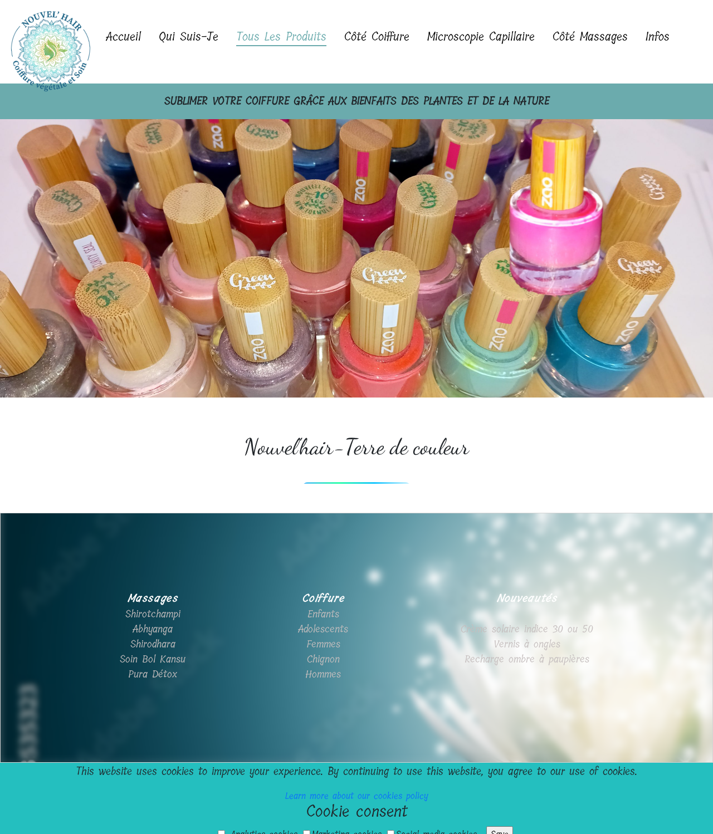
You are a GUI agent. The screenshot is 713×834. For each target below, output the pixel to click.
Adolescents (323, 629)
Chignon (323, 659)
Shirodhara (152, 644)
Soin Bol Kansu (152, 659)
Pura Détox (152, 674)
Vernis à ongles (527, 644)
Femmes (323, 644)
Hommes (323, 674)
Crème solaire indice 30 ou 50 (527, 629)
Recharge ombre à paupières (527, 659)
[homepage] (48, 42)
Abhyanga (153, 629)
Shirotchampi (152, 614)
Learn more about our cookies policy (356, 795)
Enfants (323, 614)
